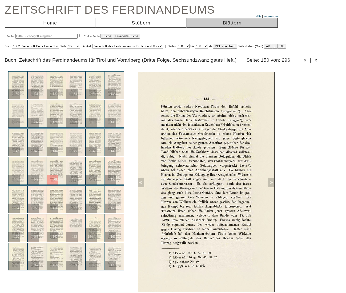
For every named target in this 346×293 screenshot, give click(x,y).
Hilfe (259, 16)
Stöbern (141, 22)
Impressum (271, 16)
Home (50, 22)
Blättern (232, 22)
